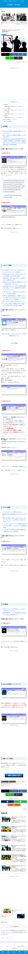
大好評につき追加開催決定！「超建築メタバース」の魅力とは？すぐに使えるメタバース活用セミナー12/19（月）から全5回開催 (14, 297)
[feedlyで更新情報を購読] (20, 801)
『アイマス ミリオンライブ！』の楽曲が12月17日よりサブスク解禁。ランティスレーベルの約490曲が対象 (15, 525)
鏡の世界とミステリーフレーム (12, 783)
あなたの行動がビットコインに (10, 119)
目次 (12, 101)
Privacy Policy (21, 946)
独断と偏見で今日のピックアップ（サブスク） (14, 113)
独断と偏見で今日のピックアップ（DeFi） (13, 117)
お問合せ (14, 948)
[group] (8, 19)
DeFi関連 (6, 115)
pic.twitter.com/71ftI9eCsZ (9, 191)
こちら (20, 224)
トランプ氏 (19, 781)
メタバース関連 (7, 108)
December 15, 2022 (7, 197)
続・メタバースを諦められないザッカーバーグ (14, 301)
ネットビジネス (5, 781)
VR (24, 781)
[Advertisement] (14, 83)
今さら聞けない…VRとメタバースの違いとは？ (14, 269)
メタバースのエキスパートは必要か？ (12, 272)
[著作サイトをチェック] (7, 801)
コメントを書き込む (14, 926)
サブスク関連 (6, 111)
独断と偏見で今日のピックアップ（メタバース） (15, 110)
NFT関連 (5, 104)
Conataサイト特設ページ (14, 382)
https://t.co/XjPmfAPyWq (14, 187)
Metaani (3, 783)
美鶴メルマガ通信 (7, 121)
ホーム (7, 946)
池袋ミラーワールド (12, 447)
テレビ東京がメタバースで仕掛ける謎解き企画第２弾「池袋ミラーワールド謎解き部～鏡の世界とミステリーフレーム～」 (14, 287)
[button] (24, 19)
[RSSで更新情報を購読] (14, 805)
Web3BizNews (12, 781)
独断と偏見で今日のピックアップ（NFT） (13, 106)
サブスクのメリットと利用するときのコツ (13, 511)
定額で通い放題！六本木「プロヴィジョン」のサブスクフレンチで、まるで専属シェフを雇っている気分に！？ (14, 519)
